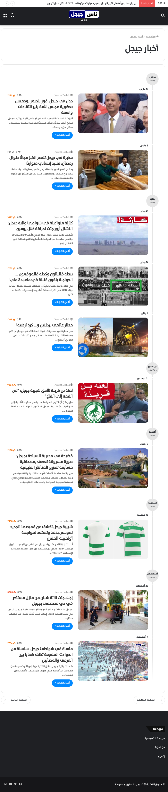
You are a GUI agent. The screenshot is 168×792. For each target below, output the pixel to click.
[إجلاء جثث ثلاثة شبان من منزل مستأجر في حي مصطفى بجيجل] (113, 610)
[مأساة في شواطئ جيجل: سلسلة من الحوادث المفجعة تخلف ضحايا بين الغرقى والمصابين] (113, 661)
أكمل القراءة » (62, 135)
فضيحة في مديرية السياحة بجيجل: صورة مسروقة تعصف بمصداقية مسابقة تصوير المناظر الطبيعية (44, 462)
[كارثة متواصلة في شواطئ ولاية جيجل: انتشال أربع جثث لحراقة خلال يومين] (113, 235)
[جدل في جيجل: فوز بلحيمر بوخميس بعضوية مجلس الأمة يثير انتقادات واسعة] (113, 113)
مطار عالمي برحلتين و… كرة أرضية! (44, 325)
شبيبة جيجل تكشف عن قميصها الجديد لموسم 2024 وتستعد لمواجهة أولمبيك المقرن (41, 533)
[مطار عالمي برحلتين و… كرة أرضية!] (113, 337)
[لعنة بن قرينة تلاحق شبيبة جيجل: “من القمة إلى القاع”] (113, 403)
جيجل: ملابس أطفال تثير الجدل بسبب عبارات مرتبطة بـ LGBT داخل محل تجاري (92, 3)
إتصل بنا (160, 756)
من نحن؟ (160, 747)
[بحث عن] (163, 18)
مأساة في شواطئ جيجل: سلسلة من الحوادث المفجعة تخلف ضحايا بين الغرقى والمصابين (42, 655)
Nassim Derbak (62, 95)
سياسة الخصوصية (154, 738)
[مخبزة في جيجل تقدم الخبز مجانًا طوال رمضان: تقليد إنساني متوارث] (113, 170)
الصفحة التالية (19, 700)
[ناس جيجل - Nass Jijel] (84, 16)
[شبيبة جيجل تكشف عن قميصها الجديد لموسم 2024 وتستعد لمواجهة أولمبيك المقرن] (113, 539)
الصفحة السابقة (146, 700)
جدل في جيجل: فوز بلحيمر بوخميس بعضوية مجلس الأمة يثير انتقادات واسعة (44, 107)
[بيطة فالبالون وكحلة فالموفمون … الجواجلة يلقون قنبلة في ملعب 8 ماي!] (113, 286)
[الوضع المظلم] (12, 18)
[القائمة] (5, 18)
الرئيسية (150, 37)
